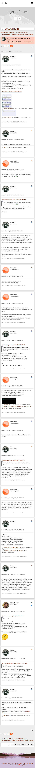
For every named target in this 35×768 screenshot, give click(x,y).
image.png (6, 404)
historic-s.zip (6, 147)
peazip (27, 711)
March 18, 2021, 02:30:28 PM (12, 195)
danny (9, 42)
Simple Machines (17, 763)
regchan (14, 268)
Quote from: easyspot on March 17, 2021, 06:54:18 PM (14, 199)
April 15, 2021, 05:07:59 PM (12, 530)
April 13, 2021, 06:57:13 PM (12, 455)
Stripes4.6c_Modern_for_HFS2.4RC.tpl (12, 550)
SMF (2, 763)
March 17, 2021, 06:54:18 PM (12, 169)
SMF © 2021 (8, 763)
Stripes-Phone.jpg (8, 108)
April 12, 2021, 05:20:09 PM (12, 340)
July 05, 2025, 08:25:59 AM (12, 698)
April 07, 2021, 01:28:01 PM (12, 231)
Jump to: (11, 744)
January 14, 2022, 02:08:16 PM (13, 658)
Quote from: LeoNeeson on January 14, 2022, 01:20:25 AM (14, 663)
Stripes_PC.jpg (7, 117)
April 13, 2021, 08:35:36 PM (12, 498)
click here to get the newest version (11, 91)
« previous (27, 42)
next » (31, 42)
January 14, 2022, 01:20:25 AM (13, 611)
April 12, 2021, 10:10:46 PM (12, 430)
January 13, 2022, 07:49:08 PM (13, 574)
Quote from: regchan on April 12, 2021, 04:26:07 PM (13, 345)
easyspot (14, 161)
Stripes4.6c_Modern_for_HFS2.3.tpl (12, 547)
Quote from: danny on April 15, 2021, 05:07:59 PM (13, 616)
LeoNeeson (15, 603)
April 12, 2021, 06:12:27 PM (12, 386)
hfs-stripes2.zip (7, 715)
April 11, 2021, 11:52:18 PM (12, 276)
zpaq (2, 713)
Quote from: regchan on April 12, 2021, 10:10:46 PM (13, 460)
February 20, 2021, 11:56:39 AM (10, 65)
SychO (23, 765)
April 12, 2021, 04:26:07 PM (12, 303)
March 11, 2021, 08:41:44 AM (12, 139)
